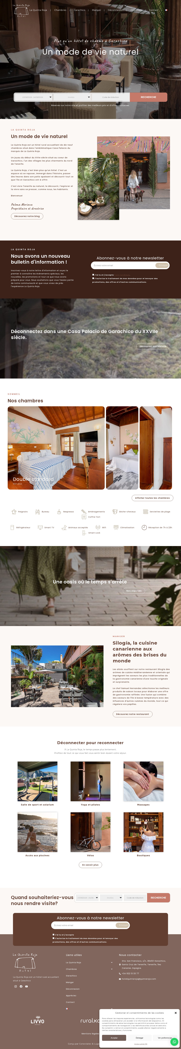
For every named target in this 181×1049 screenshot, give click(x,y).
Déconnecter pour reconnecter (90, 742)
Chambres (60, 10)
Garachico (79, 10)
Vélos (90, 855)
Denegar (139, 1038)
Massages (143, 804)
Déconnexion (116, 10)
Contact (153, 10)
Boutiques (143, 855)
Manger (96, 10)
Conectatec (85, 1044)
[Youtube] (26, 986)
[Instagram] (15, 986)
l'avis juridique (122, 275)
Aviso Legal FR (140, 1044)
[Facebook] (21, 986)
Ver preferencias (165, 1038)
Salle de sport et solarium (37, 804)
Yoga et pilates (90, 804)
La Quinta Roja (38, 10)
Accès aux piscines (37, 855)
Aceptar (114, 1038)
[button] (175, 1013)
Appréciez (136, 10)
